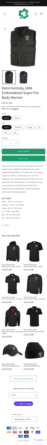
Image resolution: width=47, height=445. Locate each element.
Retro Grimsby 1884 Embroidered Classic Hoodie (11, 265)
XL (39, 127)
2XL (5, 133)
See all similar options (23, 378)
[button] (4, 13)
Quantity (5, 138)
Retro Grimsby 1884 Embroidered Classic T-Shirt (33, 265)
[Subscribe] (35, 395)
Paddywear (25, 440)
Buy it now (23, 158)
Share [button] (7, 225)
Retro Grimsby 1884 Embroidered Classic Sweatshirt (34, 298)
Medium (18, 127)
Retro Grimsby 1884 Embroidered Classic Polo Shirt (12, 298)
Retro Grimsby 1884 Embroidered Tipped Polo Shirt (34, 330)
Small (6, 127)
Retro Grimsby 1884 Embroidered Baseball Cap (11, 365)
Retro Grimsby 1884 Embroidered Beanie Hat (32, 365)
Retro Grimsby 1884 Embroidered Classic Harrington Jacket (12, 331)
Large (30, 127)
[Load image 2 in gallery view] (23, 77)
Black (6, 118)
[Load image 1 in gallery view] (9, 77)
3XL (14, 133)
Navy (17, 118)
